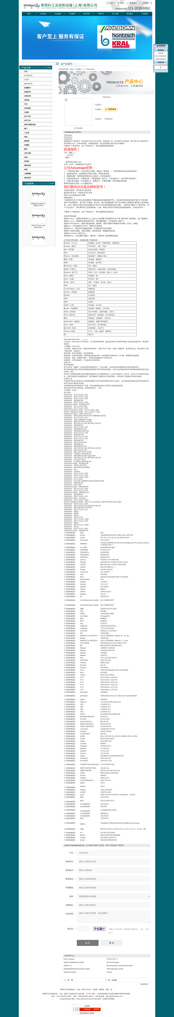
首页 (111, 3)
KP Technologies (113, 962)
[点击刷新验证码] (99, 928)
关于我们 (121, 3)
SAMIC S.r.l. (68, 966)
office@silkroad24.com (114, 996)
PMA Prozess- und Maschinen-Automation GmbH (38, 218)
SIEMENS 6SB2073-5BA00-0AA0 (38, 195)
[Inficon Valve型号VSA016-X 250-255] (38, 245)
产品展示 (72, 14)
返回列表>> (145, 984)
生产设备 (115, 14)
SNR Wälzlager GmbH (115, 969)
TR (72, 980)
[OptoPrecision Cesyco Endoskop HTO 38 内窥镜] (38, 223)
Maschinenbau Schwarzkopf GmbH (120, 966)
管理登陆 (111, 999)
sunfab (114, 980)
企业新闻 (58, 14)
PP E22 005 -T (112, 959)
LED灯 (26, 80)
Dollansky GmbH (70, 972)
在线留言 (145, 3)
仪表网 (105, 999)
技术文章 (86, 14)
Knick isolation (69, 959)
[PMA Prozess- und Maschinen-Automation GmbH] (38, 201)
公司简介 (43, 14)
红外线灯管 (28, 75)
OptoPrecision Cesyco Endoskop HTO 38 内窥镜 (38, 240)
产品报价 (144, 14)
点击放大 (79, 128)
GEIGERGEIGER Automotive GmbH (77, 969)
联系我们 (133, 3)
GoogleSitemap (65, 999)
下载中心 (101, 14)
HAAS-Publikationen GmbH (74, 962)
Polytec (109, 972)
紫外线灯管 (28, 84)
